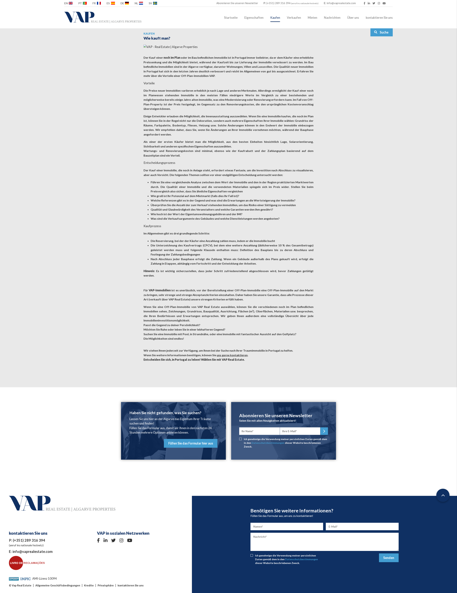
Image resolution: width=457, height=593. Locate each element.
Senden (388, 558)
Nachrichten (332, 17)
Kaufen (275, 17)
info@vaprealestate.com (340, 3)
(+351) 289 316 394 (290, 3)
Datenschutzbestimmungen (268, 442)
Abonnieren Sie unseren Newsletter (237, 3)
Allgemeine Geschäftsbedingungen (57, 585)
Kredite (89, 585)
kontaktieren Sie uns (379, 17)
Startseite (231, 17)
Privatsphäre (106, 585)
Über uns (353, 17)
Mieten (312, 17)
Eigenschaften (253, 17)
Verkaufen (294, 17)
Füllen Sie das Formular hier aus (190, 443)
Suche (384, 32)
